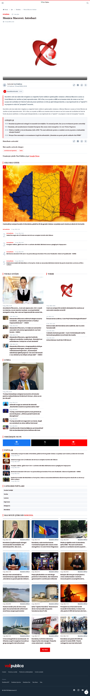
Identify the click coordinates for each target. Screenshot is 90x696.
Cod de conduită (39, 672)
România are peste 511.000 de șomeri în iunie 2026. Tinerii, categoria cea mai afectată (71, 641)
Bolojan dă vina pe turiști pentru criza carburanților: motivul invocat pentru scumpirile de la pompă (72, 578)
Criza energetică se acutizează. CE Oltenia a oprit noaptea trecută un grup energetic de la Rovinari (16, 641)
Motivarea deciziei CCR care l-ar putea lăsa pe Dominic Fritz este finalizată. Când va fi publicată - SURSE (41, 254)
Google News (34, 156)
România (18, 9)
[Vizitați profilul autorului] (4, 85)
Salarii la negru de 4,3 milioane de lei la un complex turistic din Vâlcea (30, 235)
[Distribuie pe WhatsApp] (81, 85)
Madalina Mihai (25, 540)
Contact (4, 672)
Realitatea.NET (5, 682)
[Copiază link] (74, 85)
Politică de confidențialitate (26, 672)
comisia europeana (10, 150)
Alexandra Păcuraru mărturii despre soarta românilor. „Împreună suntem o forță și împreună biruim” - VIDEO (25, 321)
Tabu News (35, 682)
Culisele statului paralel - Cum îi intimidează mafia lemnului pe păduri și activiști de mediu (65, 334)
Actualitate (6, 229)
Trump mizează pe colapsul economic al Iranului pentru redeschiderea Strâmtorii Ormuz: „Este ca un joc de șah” (22, 396)
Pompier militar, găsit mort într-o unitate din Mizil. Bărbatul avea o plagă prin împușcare (36, 244)
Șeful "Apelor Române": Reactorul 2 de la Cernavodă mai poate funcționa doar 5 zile (45, 609)
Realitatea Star (26, 682)
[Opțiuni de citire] (86, 692)
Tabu (41, 682)
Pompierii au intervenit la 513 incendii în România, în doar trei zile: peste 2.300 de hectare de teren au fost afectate (73, 610)
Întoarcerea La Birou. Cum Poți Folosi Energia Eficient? (66, 319)
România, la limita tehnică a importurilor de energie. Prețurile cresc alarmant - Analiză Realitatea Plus (44, 642)
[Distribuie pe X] (85, 85)
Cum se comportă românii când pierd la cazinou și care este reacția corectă (65, 309)
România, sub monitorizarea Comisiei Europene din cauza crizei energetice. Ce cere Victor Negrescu (42, 127)
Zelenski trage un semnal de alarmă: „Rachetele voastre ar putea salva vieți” (24, 406)
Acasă (6, 9)
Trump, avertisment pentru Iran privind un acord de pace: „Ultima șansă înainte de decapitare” (25, 414)
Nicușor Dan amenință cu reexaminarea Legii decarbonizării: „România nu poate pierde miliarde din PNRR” (45, 135)
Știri (12, 9)
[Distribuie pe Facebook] (77, 85)
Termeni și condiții (12, 672)
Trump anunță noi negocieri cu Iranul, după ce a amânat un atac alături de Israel (25, 422)
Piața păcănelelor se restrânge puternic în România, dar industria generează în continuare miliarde (45, 577)
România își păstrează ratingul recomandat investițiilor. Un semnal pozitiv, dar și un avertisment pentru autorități (47, 124)
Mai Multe (45, 650)
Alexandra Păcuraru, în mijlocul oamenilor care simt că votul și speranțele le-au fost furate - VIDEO (25, 330)
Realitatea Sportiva (16, 682)
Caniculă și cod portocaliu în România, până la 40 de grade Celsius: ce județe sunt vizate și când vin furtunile (43, 224)
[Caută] (87, 3)
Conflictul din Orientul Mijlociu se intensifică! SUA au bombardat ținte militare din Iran (26, 429)
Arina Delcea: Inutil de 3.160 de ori (58, 340)
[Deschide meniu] (3, 3)
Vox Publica (17, 84)
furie (21, 150)
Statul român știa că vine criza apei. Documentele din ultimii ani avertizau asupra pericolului (15, 609)
